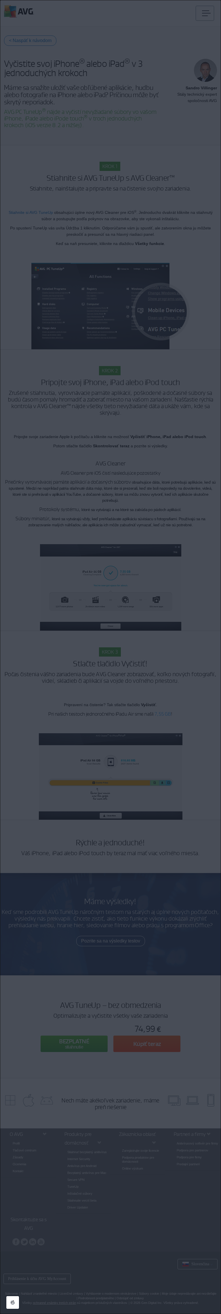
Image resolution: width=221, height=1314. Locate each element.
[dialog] (110, 657)
